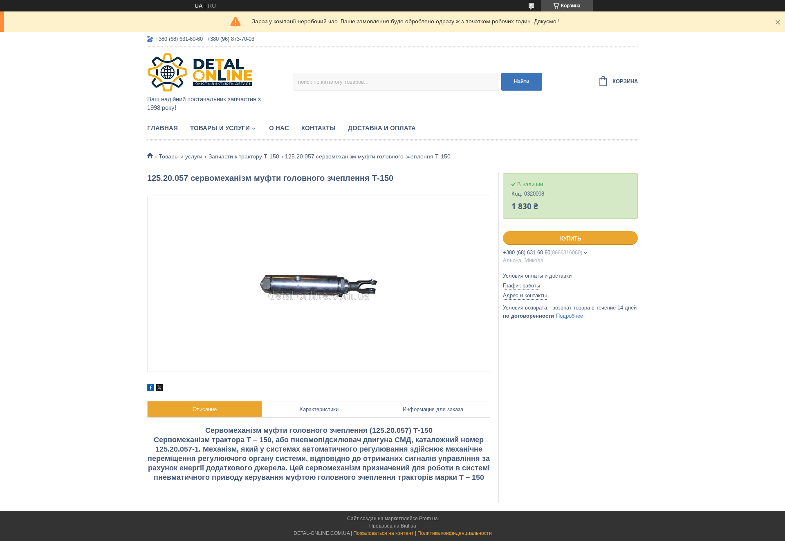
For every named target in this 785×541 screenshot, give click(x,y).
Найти (521, 81)
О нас (279, 128)
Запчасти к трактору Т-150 (244, 156)
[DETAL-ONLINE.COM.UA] (218, 71)
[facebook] (150, 388)
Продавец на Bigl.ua (392, 526)
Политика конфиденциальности (454, 533)
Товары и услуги (220, 128)
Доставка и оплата (382, 128)
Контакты (318, 128)
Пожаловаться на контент (383, 533)
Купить (570, 239)
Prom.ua (428, 518)
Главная (162, 128)
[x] (159, 388)
